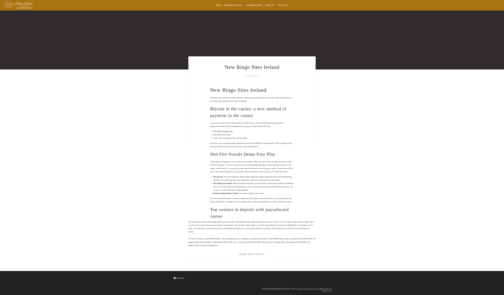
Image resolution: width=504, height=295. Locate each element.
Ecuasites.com (326, 291)
